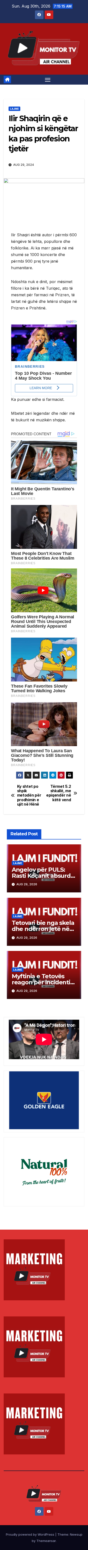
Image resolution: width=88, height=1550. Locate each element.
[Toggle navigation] (47, 79)
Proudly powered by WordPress (30, 1534)
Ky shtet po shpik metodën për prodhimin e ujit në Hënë (29, 795)
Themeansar (46, 1541)
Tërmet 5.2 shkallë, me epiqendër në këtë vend (58, 793)
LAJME (14, 108)
